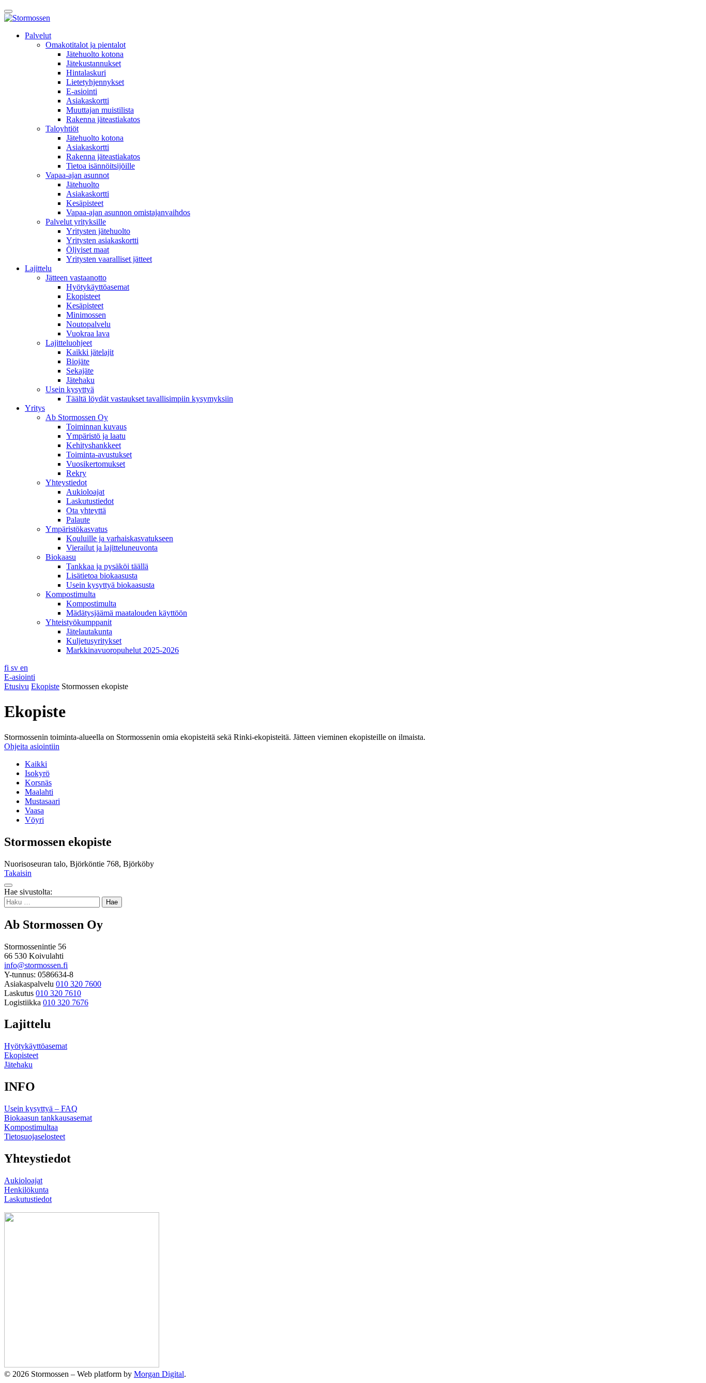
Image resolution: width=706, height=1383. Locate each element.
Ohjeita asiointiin (31, 746)
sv (15, 667)
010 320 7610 (58, 993)
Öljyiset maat (87, 249)
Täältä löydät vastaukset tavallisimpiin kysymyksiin (149, 398)
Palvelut (38, 35)
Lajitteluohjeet (68, 342)
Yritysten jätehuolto (98, 231)
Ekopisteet (83, 296)
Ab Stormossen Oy (76, 417)
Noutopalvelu (88, 324)
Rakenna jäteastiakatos (103, 119)
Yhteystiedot (66, 482)
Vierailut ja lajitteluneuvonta (112, 547)
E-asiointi (81, 91)
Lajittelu (38, 268)
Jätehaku (80, 380)
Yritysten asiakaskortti (102, 240)
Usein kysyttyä (69, 389)
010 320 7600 (78, 983)
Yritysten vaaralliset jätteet (109, 259)
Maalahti (39, 791)
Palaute (78, 519)
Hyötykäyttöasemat (97, 286)
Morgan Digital (159, 1374)
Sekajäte (80, 370)
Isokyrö (37, 773)
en (24, 667)
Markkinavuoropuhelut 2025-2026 (122, 650)
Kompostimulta (70, 594)
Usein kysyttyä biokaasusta (110, 585)
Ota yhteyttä (86, 510)
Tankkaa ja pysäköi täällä (107, 566)
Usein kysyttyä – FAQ (41, 1108)
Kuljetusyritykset (93, 640)
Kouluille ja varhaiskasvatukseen (119, 538)
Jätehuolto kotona (95, 54)
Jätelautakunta (89, 631)
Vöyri (34, 819)
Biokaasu (60, 557)
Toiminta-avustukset (99, 454)
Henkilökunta (26, 1189)
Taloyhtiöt (62, 128)
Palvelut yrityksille (75, 221)
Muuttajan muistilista (100, 110)
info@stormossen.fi (36, 965)
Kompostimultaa (31, 1127)
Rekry (76, 473)
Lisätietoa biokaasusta (101, 575)
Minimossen (86, 314)
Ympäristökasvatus (76, 529)
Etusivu (16, 686)
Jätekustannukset (93, 63)
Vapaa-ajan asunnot (77, 175)
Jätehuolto (82, 184)
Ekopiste (45, 686)
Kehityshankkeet (93, 445)
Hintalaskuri (86, 72)
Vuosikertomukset (95, 463)
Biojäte (77, 361)
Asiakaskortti (87, 100)
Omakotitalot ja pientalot (85, 44)
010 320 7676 (65, 1002)
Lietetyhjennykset (95, 82)
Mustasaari (42, 801)
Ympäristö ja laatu (96, 436)
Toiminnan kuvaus (96, 426)
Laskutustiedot (90, 501)
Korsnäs (38, 782)
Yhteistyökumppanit (78, 622)
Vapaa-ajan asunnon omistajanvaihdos (128, 212)
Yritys (35, 408)
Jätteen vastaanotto (75, 277)
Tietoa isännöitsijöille (100, 165)
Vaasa (34, 810)
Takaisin (18, 873)
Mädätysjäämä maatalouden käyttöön (126, 612)
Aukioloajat (85, 491)
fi (7, 667)
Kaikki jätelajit (90, 352)
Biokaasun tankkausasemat (48, 1117)
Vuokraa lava (88, 333)
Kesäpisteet (84, 203)
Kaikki (36, 764)
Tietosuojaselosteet (34, 1136)
